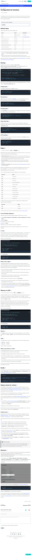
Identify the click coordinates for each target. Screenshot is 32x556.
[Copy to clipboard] (29, 70)
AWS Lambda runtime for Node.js (16, 389)
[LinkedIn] (12, 534)
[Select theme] (21, 1)
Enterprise (15, 150)
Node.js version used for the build (15, 388)
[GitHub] (11, 534)
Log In (25, 1)
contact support (24, 210)
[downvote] (29, 510)
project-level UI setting (10, 285)
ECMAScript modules (4, 415)
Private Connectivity (21, 58)
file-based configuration (6, 372)
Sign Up (29, 1)
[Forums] (20, 534)
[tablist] (16, 25)
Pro (11, 150)
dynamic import (9, 431)
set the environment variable (12, 401)
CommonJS (8, 416)
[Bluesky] (14, 534)
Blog (15, 532)
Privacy (20, 532)
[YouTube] (18, 534)
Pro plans (21, 5)
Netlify (11, 532)
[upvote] (25, 510)
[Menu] (22, 1)
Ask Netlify (29, 554)
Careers (13, 532)
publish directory (9, 495)
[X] (16, 534)
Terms (18, 532)
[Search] (19, 1)
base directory (26, 493)
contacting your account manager (8, 59)
